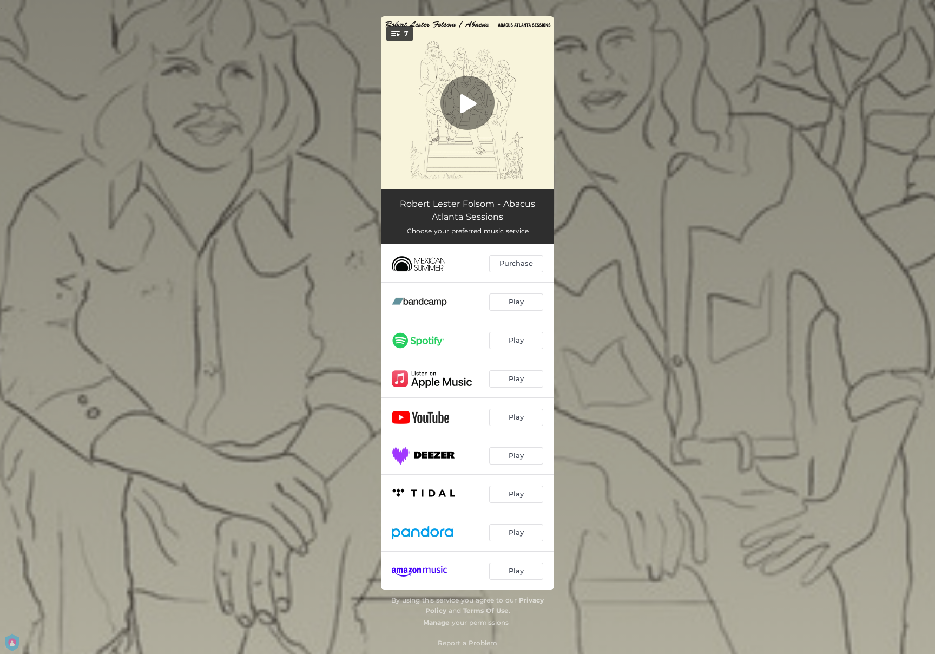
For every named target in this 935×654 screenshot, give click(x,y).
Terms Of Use (486, 610)
